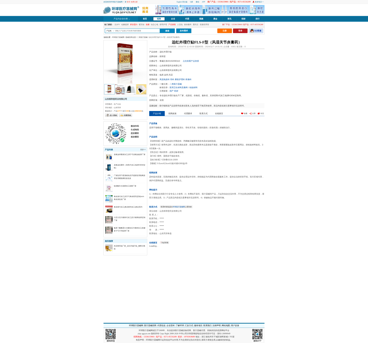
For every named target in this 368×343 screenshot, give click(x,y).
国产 (172, 91)
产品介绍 (157, 113)
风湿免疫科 (165, 79)
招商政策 (172, 113)
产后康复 (172, 24)
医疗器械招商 (150, 325)
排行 (258, 19)
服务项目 (198, 325)
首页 (145, 19)
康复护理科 (180, 79)
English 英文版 (182, 2)
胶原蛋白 (134, 24)
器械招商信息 (130, 37)
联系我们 (207, 325)
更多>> (143, 150)
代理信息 (161, 325)
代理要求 (188, 113)
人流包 (180, 24)
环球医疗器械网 (118, 37)
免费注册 (134, 2)
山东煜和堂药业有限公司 (116, 99)
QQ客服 (257, 31)
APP (203, 2)
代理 (187, 19)
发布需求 (184, 31)
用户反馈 (235, 325)
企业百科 (171, 325)
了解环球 (180, 325)
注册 (225, 31)
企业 (173, 19)
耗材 (176, 91)
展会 (215, 19)
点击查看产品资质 (191, 61)
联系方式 (204, 113)
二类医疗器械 (142, 37)
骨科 (172, 79)
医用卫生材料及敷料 (179, 87)
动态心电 (154, 24)
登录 (128, 2)
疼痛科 (188, 79)
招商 (159, 19)
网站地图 (226, 325)
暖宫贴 (141, 24)
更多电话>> (259, 2)
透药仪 (195, 24)
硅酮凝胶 (125, 24)
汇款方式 (189, 325)
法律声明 (217, 325)
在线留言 (219, 113)
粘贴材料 (193, 87)
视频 (201, 19)
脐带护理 (163, 24)
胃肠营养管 (204, 24)
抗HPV (117, 24)
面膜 (148, 24)
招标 (243, 19)
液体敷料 (187, 24)
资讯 (229, 19)
